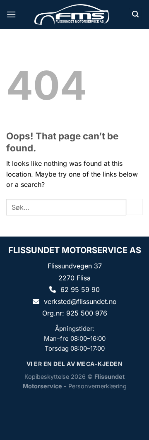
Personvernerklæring (97, 386)
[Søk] (135, 15)
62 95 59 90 (80, 289)
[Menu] (11, 14)
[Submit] (134, 207)
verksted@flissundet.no (80, 301)
